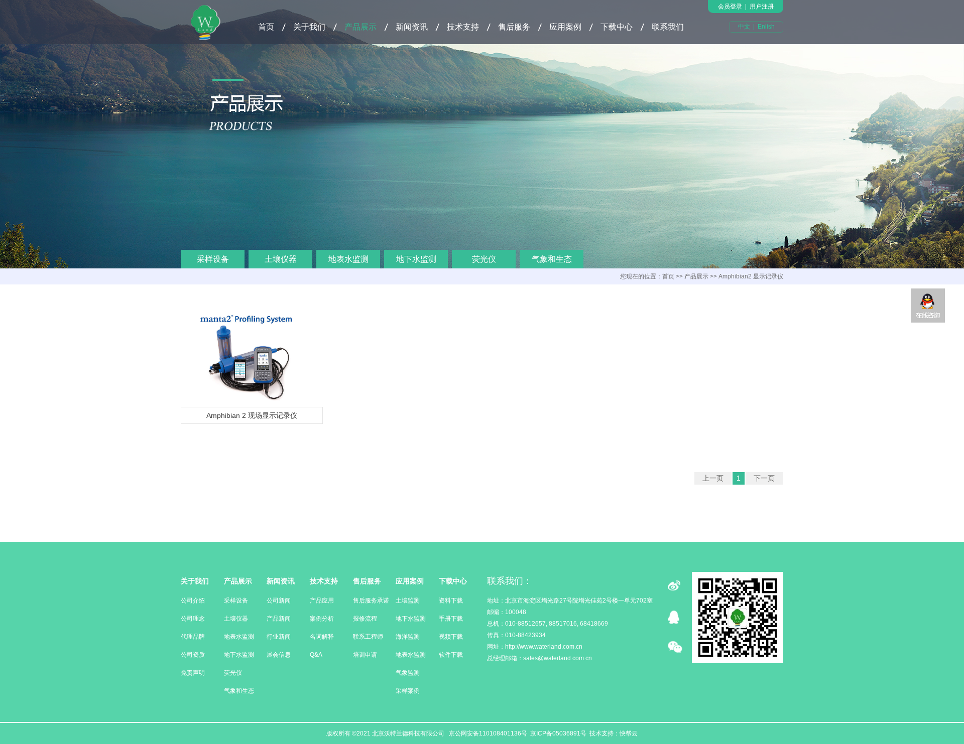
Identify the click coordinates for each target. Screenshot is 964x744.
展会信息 (279, 654)
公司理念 (193, 618)
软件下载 (451, 654)
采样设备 (213, 259)
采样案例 (408, 690)
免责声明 (193, 672)
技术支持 (463, 27)
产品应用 (322, 600)
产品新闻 (279, 618)
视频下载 (451, 636)
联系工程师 (368, 636)
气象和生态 (552, 259)
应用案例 (565, 27)
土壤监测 (408, 600)
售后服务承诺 (371, 600)
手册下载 (451, 618)
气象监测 (408, 672)
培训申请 (365, 654)
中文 (744, 26)
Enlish (766, 26)
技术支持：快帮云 (613, 733)
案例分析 (322, 618)
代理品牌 (193, 636)
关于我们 (309, 27)
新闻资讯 (412, 27)
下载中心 (616, 27)
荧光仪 (484, 259)
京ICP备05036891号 (558, 733)
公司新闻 (279, 600)
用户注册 (762, 6)
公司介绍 (193, 600)
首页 (266, 27)
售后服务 (514, 27)
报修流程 (365, 618)
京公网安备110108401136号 (487, 733)
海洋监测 (408, 636)
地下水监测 (416, 259)
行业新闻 (279, 636)
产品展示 (360, 27)
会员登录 (730, 6)
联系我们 (668, 27)
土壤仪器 (281, 259)
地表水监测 (348, 259)
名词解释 (322, 636)
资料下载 (451, 600)
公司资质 (193, 654)
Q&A (316, 654)
